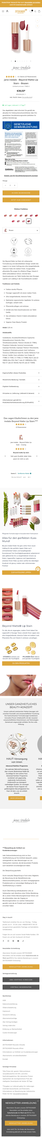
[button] (21, 77)
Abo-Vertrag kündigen (10, 1022)
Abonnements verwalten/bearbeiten (15, 1056)
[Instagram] (8, 941)
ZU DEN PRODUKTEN (21, 663)
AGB (4, 1000)
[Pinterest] (13, 941)
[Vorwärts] (30, 61)
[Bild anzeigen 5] (24, 61)
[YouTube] (18, 941)
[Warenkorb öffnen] (39, 11)
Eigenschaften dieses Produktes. (14, 373)
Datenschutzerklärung (10, 1004)
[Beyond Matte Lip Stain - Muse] (18, 221)
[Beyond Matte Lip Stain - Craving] (10, 215)
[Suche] (35, 11)
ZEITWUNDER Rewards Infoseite (14, 1045)
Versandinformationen (20, 1094)
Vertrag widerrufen (9, 1026)
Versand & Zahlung (9, 1015)
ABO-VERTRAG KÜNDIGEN (21, 980)
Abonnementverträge (10, 1018)
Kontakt (5, 1059)
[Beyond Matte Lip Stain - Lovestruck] (23, 221)
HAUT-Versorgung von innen (16, 760)
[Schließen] (38, 1101)
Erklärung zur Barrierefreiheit (12, 1029)
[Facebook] (3, 941)
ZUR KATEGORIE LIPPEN (21, 572)
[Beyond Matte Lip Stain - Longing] (36, 215)
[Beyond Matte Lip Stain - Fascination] (5, 215)
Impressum (6, 1011)
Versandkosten (27, 97)
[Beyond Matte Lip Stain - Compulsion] (21, 215)
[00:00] (21, 36)
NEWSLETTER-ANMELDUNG (21, 1123)
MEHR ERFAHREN (16, 798)
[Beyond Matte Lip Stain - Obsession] (13, 221)
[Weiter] (36, 456)
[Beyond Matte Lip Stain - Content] (26, 215)
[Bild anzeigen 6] (26, 61)
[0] (31, 11)
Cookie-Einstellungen (10, 1033)
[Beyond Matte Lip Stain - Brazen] (28, 221)
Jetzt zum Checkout (21, 200)
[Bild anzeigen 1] (15, 61)
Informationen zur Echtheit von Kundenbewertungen (20, 1052)
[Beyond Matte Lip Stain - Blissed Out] (31, 215)
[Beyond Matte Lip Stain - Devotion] (15, 215)
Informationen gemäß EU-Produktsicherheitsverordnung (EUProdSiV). (18, 401)
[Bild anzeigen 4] (22, 61)
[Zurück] (11, 61)
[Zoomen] (37, 20)
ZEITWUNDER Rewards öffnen (13, 1048)
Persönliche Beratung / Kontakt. (14, 380)
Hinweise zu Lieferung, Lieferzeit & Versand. (18, 393)
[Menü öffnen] (3, 11)
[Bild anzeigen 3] (19, 61)
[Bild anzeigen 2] (17, 61)
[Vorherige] (5, 456)
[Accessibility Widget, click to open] (38, 569)
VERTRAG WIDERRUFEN (20, 987)
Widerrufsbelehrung (9, 1008)
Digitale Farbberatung (11, 386)
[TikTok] (23, 941)
